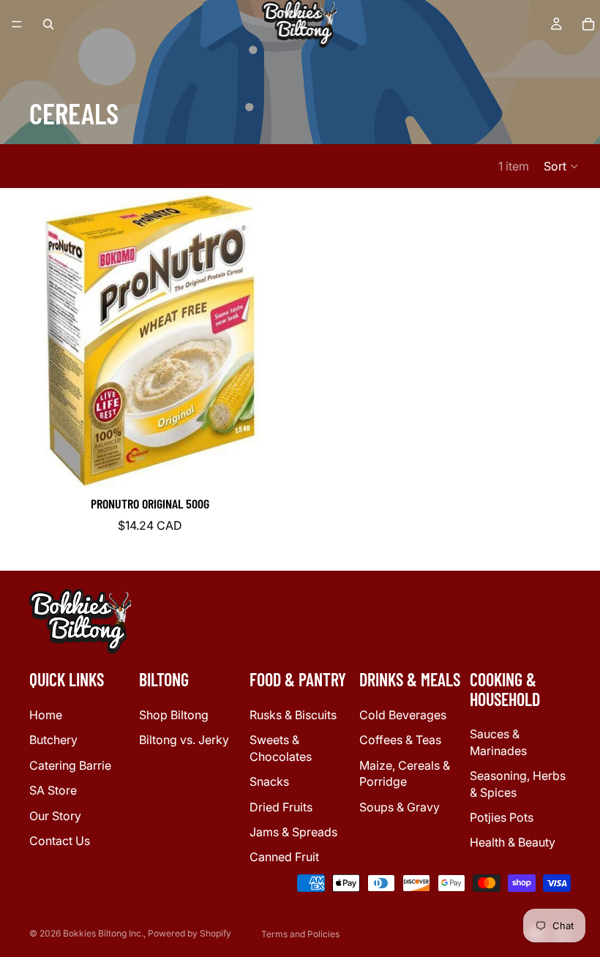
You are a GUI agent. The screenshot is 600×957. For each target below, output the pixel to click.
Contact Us (59, 840)
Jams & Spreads (293, 832)
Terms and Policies (300, 933)
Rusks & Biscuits (293, 715)
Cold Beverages (402, 715)
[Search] (48, 24)
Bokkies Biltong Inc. (103, 933)
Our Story (55, 815)
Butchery (53, 739)
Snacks (269, 781)
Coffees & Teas (400, 739)
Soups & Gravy (399, 807)
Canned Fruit (284, 856)
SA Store (53, 790)
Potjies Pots (501, 817)
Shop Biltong (174, 715)
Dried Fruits (281, 807)
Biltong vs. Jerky (184, 739)
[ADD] (277, 465)
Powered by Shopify (189, 933)
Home (45, 715)
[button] (562, 166)
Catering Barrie (70, 765)
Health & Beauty (512, 842)
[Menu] (17, 24)
